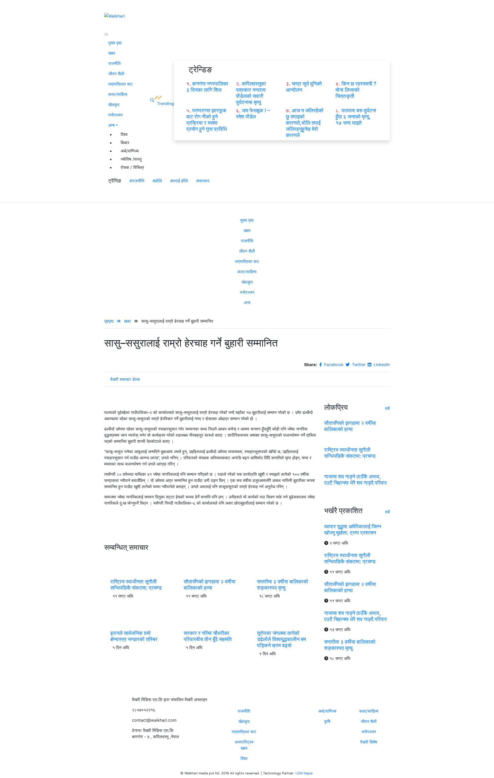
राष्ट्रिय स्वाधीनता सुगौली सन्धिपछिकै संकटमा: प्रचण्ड (136, 584)
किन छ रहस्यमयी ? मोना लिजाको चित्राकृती (356, 90)
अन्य (111, 125)
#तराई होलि (179, 180)
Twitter (358, 364)
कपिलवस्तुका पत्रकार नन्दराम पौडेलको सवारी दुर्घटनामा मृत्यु (251, 93)
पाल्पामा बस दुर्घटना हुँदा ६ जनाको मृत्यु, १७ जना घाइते (356, 116)
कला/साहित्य (117, 94)
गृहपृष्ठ (109, 321)
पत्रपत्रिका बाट (120, 84)
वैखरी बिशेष (368, 742)
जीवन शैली (116, 73)
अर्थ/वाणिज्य (130, 150)
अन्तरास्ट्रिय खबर (244, 745)
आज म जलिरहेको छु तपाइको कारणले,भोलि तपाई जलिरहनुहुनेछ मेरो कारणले (304, 122)
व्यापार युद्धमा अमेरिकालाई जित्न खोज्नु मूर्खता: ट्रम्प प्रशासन (352, 529)
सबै (387, 408)
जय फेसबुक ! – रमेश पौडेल (253, 113)
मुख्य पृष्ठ (115, 42)
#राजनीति (136, 180)
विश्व (124, 134)
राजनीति (114, 63)
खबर (111, 53)
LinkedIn (381, 364)
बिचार (125, 142)
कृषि (327, 721)
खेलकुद (113, 104)
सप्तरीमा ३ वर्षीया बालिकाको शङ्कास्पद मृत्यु (282, 584)
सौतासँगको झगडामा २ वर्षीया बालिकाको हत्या (209, 584)
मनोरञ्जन (115, 114)
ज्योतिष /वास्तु (131, 159)
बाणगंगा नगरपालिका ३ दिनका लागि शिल (207, 87)
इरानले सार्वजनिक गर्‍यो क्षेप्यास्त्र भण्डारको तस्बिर (133, 636)
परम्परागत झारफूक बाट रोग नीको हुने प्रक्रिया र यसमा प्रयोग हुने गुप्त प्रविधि (206, 119)
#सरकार (202, 180)
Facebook (333, 364)
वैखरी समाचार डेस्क (125, 379)
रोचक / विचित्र (132, 167)
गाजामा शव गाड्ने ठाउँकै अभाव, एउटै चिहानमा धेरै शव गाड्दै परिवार (355, 479)
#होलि (157, 180)
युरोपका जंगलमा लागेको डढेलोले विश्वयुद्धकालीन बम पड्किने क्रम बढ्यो (281, 639)
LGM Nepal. (304, 773)
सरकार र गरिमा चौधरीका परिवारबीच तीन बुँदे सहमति (208, 636)
